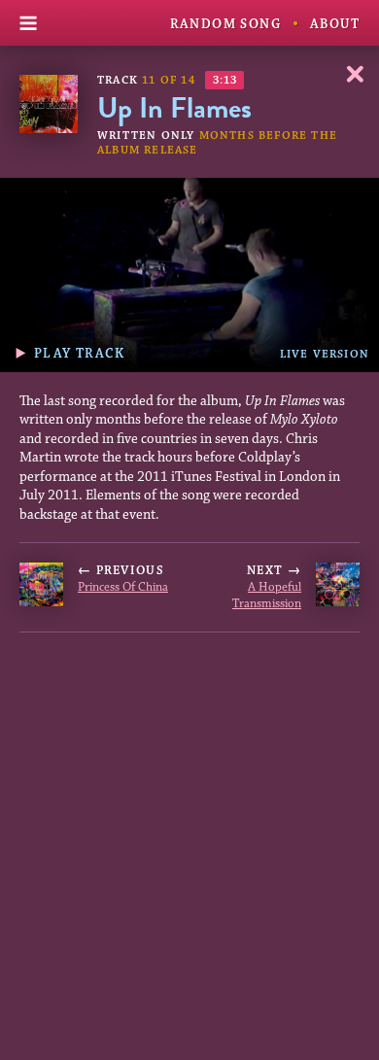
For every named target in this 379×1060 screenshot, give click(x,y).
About (335, 24)
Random (225, 24)
